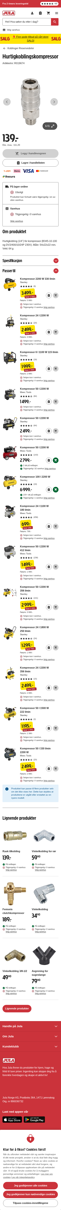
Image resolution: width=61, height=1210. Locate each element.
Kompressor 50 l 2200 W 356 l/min (39, 592)
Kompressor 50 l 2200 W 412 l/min (39, 552)
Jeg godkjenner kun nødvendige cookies (30, 1194)
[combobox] (30, 22)
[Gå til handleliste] (40, 13)
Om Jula (8, 1036)
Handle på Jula (12, 1026)
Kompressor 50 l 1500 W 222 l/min (39, 713)
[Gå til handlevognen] (48, 13)
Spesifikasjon (12, 260)
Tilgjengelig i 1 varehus (39, 498)
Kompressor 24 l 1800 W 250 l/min (39, 633)
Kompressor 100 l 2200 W (39, 480)
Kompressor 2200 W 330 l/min (39, 282)
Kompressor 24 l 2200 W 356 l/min (39, 673)
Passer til (9, 270)
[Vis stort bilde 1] (30, 102)
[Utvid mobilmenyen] (56, 13)
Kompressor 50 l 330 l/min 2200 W (39, 754)
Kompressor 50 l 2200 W (39, 392)
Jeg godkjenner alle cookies (30, 1185)
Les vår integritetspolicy (23, 1177)
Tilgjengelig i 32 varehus (39, 468)
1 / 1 (47, 126)
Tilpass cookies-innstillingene (30, 1203)
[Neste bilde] (54, 102)
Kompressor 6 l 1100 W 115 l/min (39, 355)
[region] (30, 1170)
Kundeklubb (11, 1046)
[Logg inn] (32, 13)
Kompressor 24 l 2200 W (39, 319)
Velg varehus (13, 30)
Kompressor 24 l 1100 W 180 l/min (39, 511)
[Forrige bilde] (7, 102)
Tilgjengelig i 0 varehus (39, 307)
